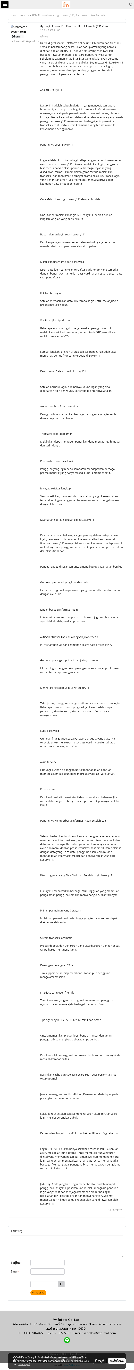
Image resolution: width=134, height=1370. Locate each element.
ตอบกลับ (39, 1292)
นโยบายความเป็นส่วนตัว (77, 1360)
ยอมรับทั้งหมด (117, 1360)
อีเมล (15, 1271)
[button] (130, 4)
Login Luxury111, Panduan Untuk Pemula (79, 15)
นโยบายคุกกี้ (24, 1364)
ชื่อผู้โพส (17, 1262)
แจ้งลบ (44, 36)
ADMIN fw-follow (42, 15)
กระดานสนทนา (20, 15)
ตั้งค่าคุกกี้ (99, 1360)
